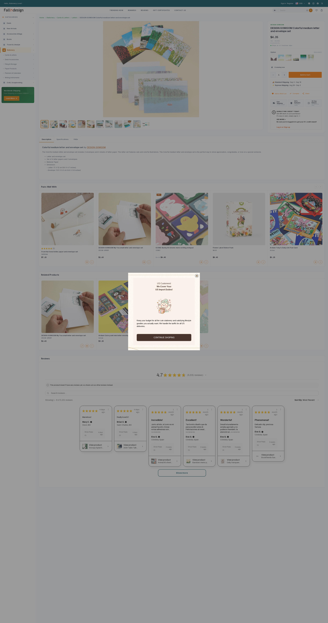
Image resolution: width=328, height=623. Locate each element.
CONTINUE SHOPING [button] (164, 337)
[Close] (197, 276)
